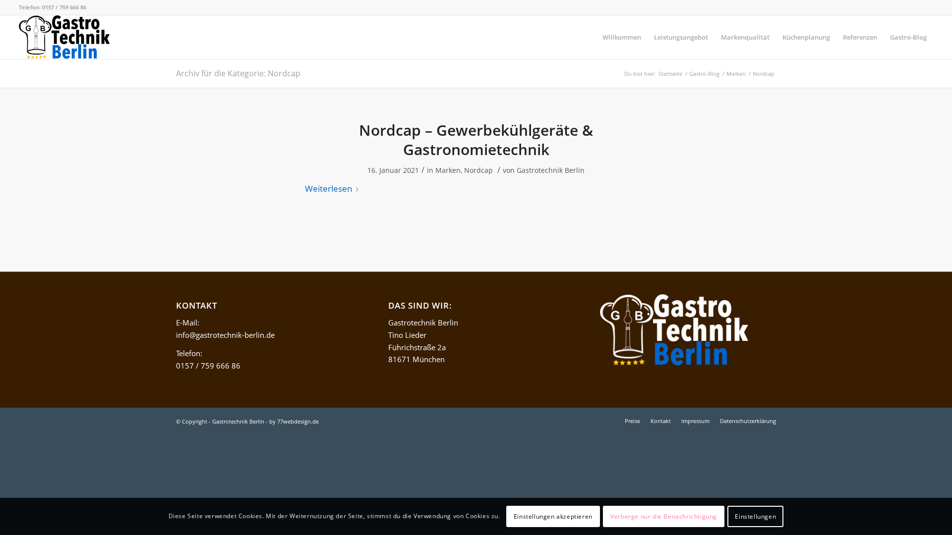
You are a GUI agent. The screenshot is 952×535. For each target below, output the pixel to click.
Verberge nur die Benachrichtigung (663, 516)
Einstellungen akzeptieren (553, 516)
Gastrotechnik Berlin (551, 170)
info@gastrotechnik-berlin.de (225, 335)
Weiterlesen (328, 188)
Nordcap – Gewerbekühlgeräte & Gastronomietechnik (476, 140)
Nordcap (478, 170)
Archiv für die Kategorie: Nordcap (238, 73)
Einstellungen (755, 516)
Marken (448, 170)
